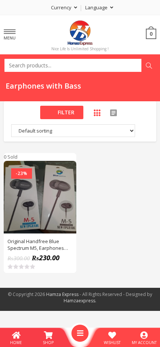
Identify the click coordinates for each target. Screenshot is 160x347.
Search (148, 65)
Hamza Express (62, 294)
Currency (62, 7)
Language (97, 7)
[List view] (113, 112)
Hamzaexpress (79, 300)
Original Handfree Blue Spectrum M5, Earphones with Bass (35, 244)
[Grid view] (97, 112)
